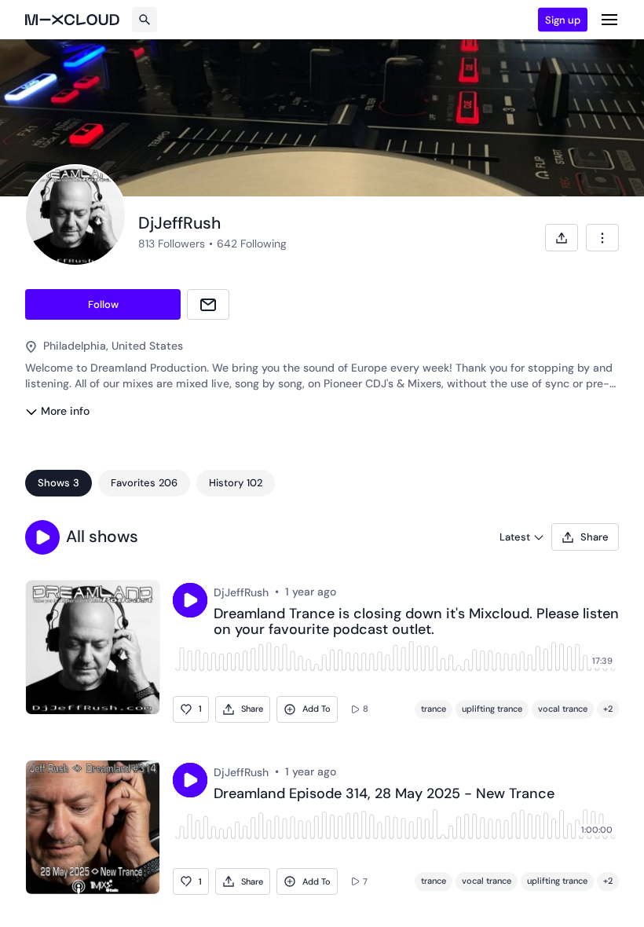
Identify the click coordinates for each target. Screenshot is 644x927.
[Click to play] (190, 600)
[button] (42, 537)
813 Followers (171, 243)
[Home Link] (72, 19)
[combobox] (602, 237)
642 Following (252, 243)
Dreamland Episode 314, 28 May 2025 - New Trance (384, 794)
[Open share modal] (561, 237)
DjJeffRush (241, 592)
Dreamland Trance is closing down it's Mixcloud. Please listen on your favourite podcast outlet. (416, 622)
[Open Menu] (609, 19)
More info (65, 411)
